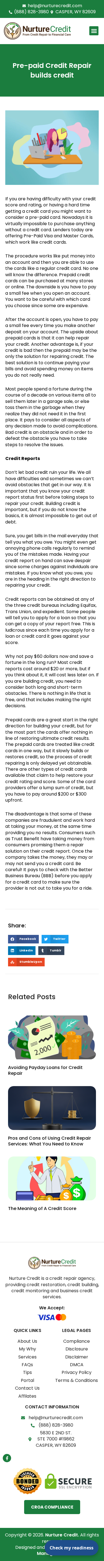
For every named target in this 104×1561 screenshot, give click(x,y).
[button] (93, 30)
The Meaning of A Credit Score (42, 1208)
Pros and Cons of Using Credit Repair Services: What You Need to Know (49, 1141)
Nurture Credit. (62, 1535)
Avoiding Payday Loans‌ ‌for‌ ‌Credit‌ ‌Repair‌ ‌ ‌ (45, 1070)
